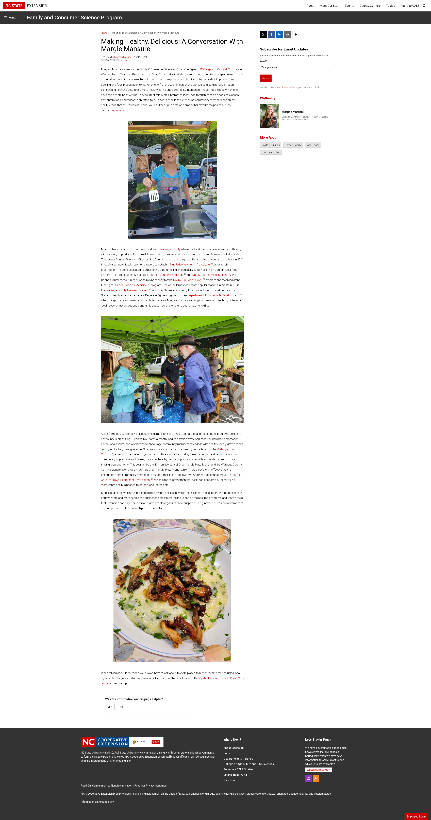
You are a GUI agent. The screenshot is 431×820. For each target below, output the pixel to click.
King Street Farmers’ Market (209, 274)
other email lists (289, 87)
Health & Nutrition (270, 145)
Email (263, 60)
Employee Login (416, 816)
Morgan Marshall (123, 57)
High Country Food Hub (168, 274)
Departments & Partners (238, 758)
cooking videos (115, 110)
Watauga (205, 69)
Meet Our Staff (330, 5)
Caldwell (222, 69)
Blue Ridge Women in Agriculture (190, 264)
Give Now (229, 780)
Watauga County (170, 249)
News (104, 32)
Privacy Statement (156, 785)
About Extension (234, 748)
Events (349, 5)
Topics (390, 5)
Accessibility (106, 801)
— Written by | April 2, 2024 (124, 57)
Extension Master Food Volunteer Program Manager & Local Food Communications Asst (304, 118)
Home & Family (293, 145)
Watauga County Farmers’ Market (127, 290)
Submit (266, 78)
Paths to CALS (410, 5)
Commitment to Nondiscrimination (112, 785)
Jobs (227, 753)
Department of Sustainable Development (213, 295)
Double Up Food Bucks (187, 280)
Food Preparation (270, 152)
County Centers (370, 5)
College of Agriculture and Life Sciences (249, 764)
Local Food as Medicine (132, 285)
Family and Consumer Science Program (74, 17)
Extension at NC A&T (236, 774)
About (310, 5)
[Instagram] (308, 778)
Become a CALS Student (239, 769)
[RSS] (316, 778)
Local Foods (313, 145)
